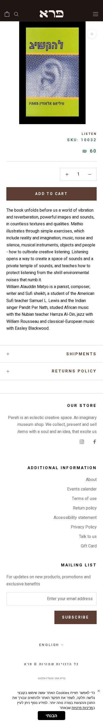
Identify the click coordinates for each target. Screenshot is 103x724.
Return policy (85, 508)
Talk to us (88, 536)
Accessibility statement (75, 517)
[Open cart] (7, 14)
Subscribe (75, 617)
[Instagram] (82, 441)
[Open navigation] (95, 14)
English (49, 644)
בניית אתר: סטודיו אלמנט (51, 678)
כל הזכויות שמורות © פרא (51, 664)
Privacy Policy (84, 527)
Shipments (81, 354)
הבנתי (51, 715)
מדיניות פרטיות (82, 708)
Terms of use (84, 498)
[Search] (16, 14)
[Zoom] (91, 33)
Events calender (82, 489)
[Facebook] (94, 441)
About (91, 480)
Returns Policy (74, 371)
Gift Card (89, 546)
